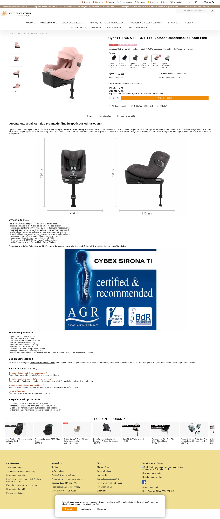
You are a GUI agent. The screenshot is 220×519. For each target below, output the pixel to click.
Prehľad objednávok (15, 493)
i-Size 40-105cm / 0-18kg (35, 33)
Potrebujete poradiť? (126, 116)
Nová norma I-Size (105, 487)
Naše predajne (58, 471)
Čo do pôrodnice (104, 471)
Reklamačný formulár (16, 489)
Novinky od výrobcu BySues (109, 483)
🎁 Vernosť (110, 2)
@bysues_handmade (151, 473)
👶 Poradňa (152, 2)
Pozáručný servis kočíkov (63, 475)
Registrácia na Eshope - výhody (66, 487)
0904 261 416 (168, 491)
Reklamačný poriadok (16, 475)
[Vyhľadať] (179, 11)
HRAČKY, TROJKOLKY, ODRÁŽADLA (106, 23)
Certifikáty (101, 491)
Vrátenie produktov (14, 467)
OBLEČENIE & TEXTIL (72, 23)
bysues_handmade (151, 487)
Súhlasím (69, 509)
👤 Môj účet (97, 2)
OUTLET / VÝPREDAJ (138, 28)
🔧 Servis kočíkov (124, 2)
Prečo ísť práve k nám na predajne (67, 479)
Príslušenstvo (105, 116)
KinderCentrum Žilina (151, 491)
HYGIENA (188, 23)
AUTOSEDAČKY (48, 23)
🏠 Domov (85, 2)
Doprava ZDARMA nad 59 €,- (65, 483)
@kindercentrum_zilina (152, 477)
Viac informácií (92, 504)
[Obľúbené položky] (196, 2)
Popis (90, 116)
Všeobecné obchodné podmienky (20, 471)
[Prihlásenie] (189, 2)
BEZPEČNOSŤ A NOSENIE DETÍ (86, 28)
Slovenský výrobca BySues (64, 491)
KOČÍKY (29, 23)
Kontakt (55, 467)
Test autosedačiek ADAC (108, 479)
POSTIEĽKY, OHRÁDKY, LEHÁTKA (146, 23)
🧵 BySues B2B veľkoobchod (172, 2)
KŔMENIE (172, 23)
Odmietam (102, 509)
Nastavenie (86, 509)
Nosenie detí (102, 475)
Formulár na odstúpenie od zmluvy (21, 485)
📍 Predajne (139, 2)
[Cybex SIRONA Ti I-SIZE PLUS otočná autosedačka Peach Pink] (61, 74)
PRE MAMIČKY (114, 28)
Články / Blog (103, 467)
